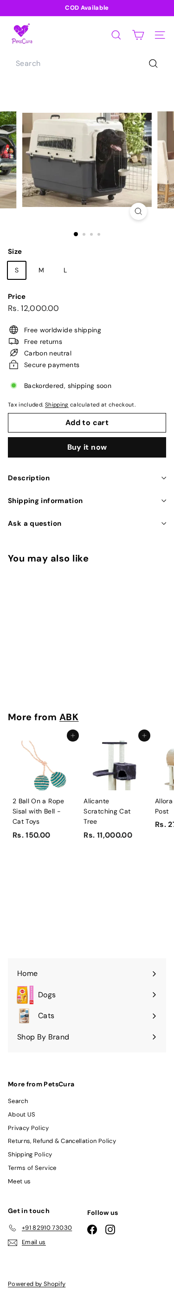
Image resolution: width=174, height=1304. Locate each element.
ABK (69, 717)
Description (29, 478)
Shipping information (45, 500)
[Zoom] (138, 211)
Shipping (57, 404)
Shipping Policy (30, 1154)
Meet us (19, 1181)
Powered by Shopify (36, 1284)
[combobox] (87, 63)
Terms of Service (32, 1168)
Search (18, 1101)
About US (22, 1114)
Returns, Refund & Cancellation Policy (62, 1141)
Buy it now (87, 447)
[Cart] (138, 35)
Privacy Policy (28, 1128)
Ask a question (34, 523)
